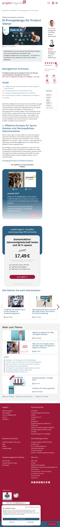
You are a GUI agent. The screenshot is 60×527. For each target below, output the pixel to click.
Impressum (34, 478)
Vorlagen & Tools (36, 417)
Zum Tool (37, 383)
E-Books (33, 415)
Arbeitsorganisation (48, 103)
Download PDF (54, 80)
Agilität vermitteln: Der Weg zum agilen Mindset (43, 333)
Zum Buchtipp (38, 392)
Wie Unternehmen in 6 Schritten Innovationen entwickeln (23, 364)
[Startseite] (14, 2)
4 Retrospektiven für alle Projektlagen (17, 366)
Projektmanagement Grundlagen (40, 434)
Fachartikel (12, 10)
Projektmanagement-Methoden (40, 413)
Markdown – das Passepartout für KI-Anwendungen (21, 360)
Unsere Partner (35, 476)
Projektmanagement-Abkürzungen (41, 429)
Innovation (48, 105)
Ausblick (6, 98)
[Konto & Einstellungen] (53, 3)
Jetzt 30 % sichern (52, 524)
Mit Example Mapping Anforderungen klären (19, 370)
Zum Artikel (9, 317)
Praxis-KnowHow (37, 407)
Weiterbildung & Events (39, 438)
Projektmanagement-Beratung (11, 442)
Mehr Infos (37, 351)
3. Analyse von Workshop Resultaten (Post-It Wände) (19, 93)
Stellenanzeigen (7, 448)
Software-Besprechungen (9, 463)
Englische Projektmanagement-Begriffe (42, 427)
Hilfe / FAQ (34, 461)
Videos (4, 446)
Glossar (33, 419)
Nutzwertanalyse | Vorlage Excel (42, 379)
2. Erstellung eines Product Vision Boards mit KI (18, 91)
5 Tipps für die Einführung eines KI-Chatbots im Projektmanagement (15, 311)
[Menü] (56, 3)
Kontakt (33, 463)
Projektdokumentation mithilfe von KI (17, 372)
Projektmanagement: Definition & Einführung (41, 424)
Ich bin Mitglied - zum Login (31, 77)
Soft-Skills (34, 432)
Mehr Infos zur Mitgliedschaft (11, 77)
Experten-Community (10, 438)
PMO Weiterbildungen (37, 448)
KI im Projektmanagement (38, 446)
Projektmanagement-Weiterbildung (41, 442)
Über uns (34, 457)
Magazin (5, 407)
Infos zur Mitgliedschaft (9, 415)
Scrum (48, 97)
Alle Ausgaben (6, 413)
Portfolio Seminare (36, 450)
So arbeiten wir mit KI (37, 473)
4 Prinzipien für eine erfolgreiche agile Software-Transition (23, 368)
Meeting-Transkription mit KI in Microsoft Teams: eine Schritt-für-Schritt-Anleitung (44, 311)
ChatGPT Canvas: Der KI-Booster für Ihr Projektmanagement (23, 362)
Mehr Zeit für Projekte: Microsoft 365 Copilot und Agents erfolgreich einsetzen (43, 346)
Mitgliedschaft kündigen (38, 465)
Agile (47, 100)
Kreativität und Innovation (24, 396)
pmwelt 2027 (13, 193)
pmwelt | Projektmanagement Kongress (43, 452)
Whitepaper (34, 421)
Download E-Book (47, 80)
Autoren (4, 417)
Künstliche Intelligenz (48, 95)
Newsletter (5, 419)
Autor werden (35, 469)
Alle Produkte (6, 461)
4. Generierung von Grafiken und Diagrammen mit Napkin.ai (22, 95)
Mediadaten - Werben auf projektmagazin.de (44, 467)
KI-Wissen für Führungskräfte (43, 388)
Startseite (5, 10)
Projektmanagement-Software (13, 457)
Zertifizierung (35, 444)
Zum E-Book (37, 338)
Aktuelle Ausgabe (7, 411)
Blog (3, 444)
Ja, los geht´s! (22, 277)
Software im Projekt (41, 396)
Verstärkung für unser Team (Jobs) (41, 471)
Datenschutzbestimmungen (32, 507)
